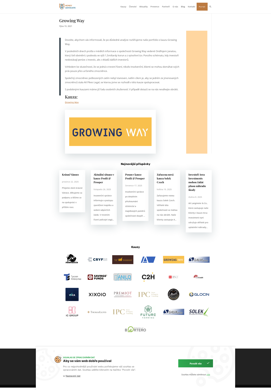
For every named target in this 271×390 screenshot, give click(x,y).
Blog (183, 7)
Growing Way (72, 102)
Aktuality (143, 7)
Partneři (166, 7)
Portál (202, 7)
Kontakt (191, 7)
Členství (132, 7)
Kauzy (123, 7)
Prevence (154, 7)
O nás (175, 7)
